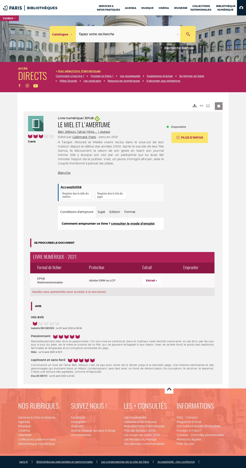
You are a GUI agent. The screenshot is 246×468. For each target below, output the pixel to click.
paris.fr (23, 461)
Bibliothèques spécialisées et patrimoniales (64, 461)
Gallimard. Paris (84, 137)
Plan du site (185, 444)
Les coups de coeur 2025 (142, 435)
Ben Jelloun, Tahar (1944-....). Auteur (84, 132)
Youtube (77, 426)
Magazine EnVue (189, 422)
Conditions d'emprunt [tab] (76, 212)
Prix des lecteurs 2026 (140, 430)
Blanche (64, 173)
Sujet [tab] (101, 212)
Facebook (78, 417)
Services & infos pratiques (36, 417)
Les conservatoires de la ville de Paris (125, 461)
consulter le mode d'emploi (133, 224)
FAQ (180, 417)
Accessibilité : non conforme (176, 461)
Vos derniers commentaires (144, 444)
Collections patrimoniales (37, 439)
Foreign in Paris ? (189, 430)
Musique (24, 426)
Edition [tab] (114, 212)
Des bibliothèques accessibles (199, 426)
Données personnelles (207, 435)
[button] (241, 7)
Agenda (24, 422)
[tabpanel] (111, 224)
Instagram (78, 422)
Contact (192, 417)
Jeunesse (25, 435)
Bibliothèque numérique (36, 444)
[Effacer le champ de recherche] (178, 34)
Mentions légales (189, 439)
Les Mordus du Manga (140, 439)
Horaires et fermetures (140, 422)
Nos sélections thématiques (144, 426)
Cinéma (24, 430)
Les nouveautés (135, 417)
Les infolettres (81, 435)
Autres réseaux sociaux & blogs (93, 430)
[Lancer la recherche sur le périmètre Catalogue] (188, 34)
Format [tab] (129, 212)
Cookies (182, 435)
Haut (169, 389)
